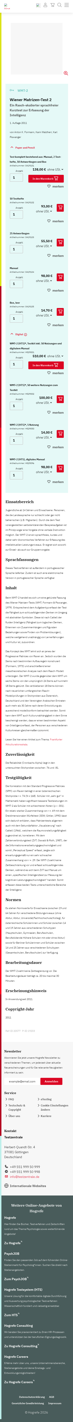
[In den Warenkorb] (60, 208)
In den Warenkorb (43, 178)
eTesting (46, 1099)
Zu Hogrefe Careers (18, 1382)
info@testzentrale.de (24, 1177)
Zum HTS (11, 1315)
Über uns (14, 1116)
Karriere (46, 1116)
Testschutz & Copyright (17, 1107)
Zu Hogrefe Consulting (20, 1346)
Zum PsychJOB (15, 1279)
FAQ (11, 1099)
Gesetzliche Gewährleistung (28, 1403)
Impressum (54, 1403)
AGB (51, 1397)
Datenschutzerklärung (32, 1397)
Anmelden (51, 1081)
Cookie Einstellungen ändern (54, 1107)
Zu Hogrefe (12, 1243)
